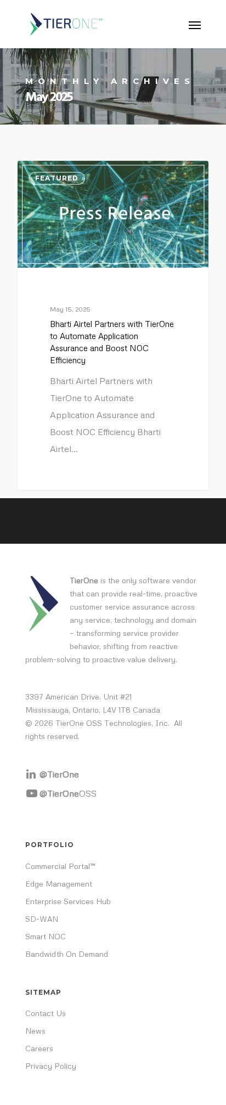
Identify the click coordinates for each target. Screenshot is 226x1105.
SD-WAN (41, 918)
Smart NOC (45, 936)
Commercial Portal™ (60, 866)
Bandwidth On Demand (66, 954)
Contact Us (45, 1013)
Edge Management (58, 883)
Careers (39, 1048)
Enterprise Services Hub (68, 901)
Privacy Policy (50, 1065)
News (35, 1030)
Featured (56, 178)
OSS (68, 793)
